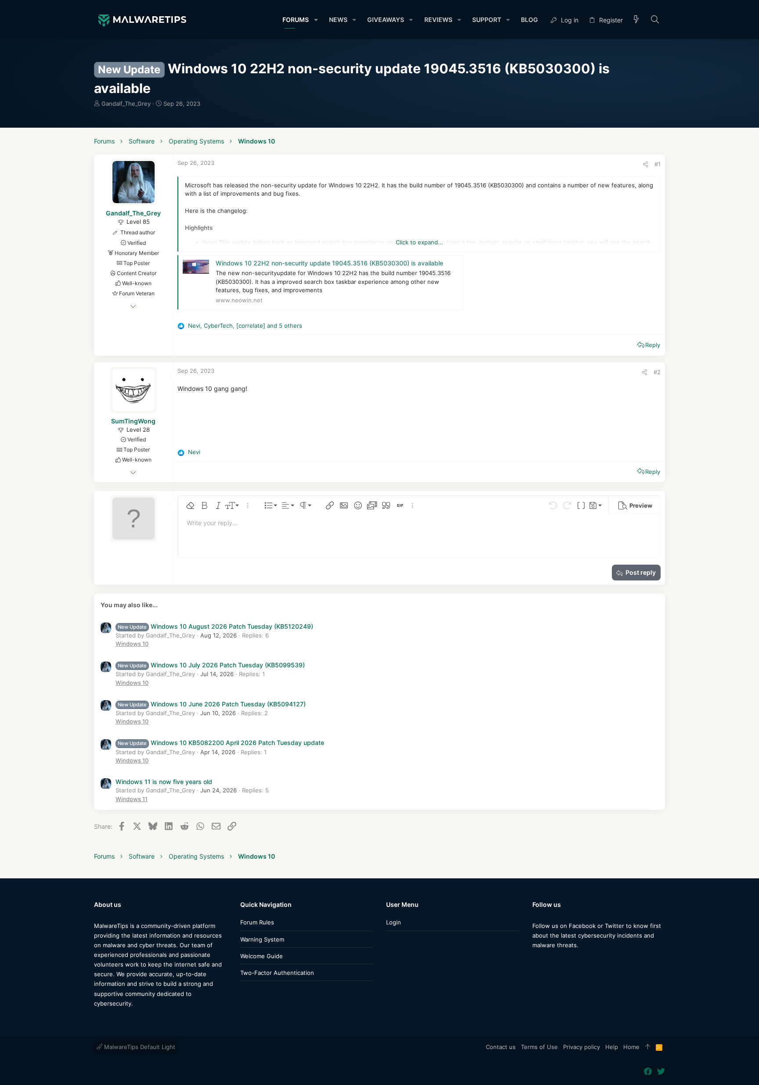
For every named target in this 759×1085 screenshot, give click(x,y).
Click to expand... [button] (419, 242)
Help (611, 1046)
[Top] (647, 1047)
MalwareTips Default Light (138, 1046)
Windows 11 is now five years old (164, 781)
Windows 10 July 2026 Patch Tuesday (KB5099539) (211, 665)
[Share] (645, 164)
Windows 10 (132, 643)
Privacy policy (581, 1046)
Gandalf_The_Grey (126, 103)
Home (631, 1046)
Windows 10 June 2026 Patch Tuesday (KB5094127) (212, 704)
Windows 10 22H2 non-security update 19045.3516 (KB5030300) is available (329, 263)
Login (393, 922)
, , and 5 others (245, 325)
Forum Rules (257, 922)
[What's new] (636, 20)
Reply (652, 344)
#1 (657, 164)
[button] (316, 20)
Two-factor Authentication (277, 972)
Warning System (262, 939)
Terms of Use (539, 1046)
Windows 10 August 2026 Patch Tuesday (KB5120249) (215, 626)
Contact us (501, 1046)
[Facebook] (536, 962)
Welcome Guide (261, 956)
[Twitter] (549, 962)
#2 (657, 372)
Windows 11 (132, 798)
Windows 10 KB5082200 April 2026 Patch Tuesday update (221, 742)
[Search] (655, 20)
